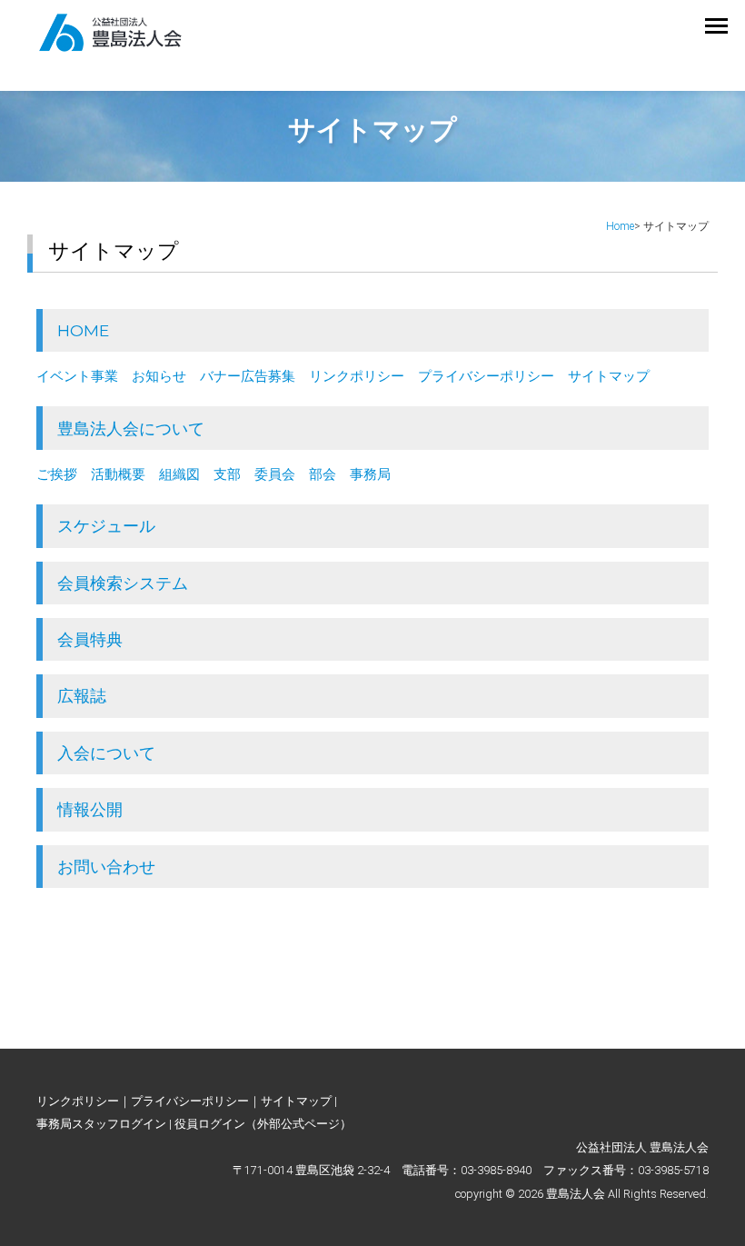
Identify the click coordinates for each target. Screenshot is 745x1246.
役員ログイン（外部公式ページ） (263, 1124)
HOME (83, 330)
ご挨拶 (56, 474)
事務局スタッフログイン (101, 1124)
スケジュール (106, 525)
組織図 (179, 474)
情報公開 (90, 809)
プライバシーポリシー (486, 376)
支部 (227, 474)
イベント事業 (77, 376)
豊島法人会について (130, 428)
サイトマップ (609, 376)
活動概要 (118, 474)
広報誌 (81, 695)
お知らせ (159, 376)
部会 (322, 474)
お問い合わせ (106, 866)
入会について (106, 753)
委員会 (274, 474)
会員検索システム (122, 583)
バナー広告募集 (247, 376)
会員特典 (90, 639)
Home (620, 226)
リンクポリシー (356, 376)
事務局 (370, 474)
